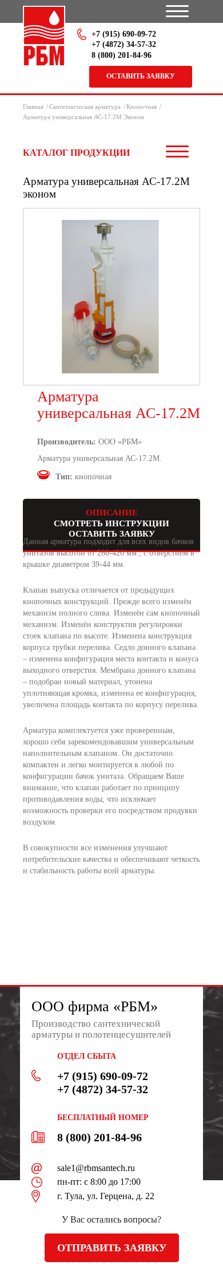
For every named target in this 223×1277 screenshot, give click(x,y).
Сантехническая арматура (85, 106)
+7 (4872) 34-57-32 (123, 44)
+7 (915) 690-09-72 (123, 34)
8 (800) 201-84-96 (121, 55)
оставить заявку (112, 533)
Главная (33, 106)
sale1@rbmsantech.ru (96, 1168)
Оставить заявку (140, 76)
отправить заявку (111, 1248)
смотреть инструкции (111, 523)
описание (112, 512)
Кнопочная (141, 106)
